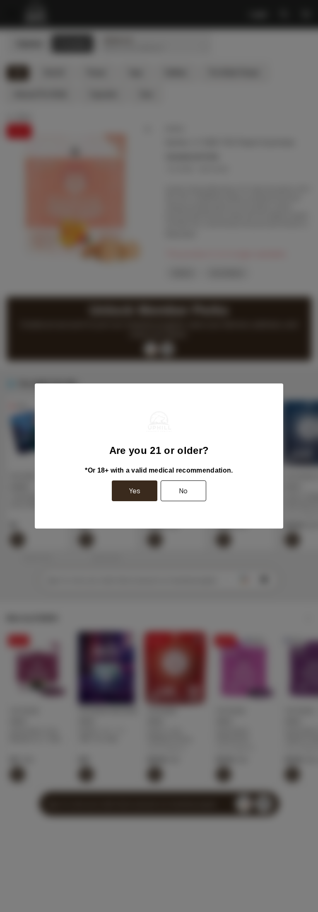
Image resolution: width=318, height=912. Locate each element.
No (183, 490)
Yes (134, 490)
